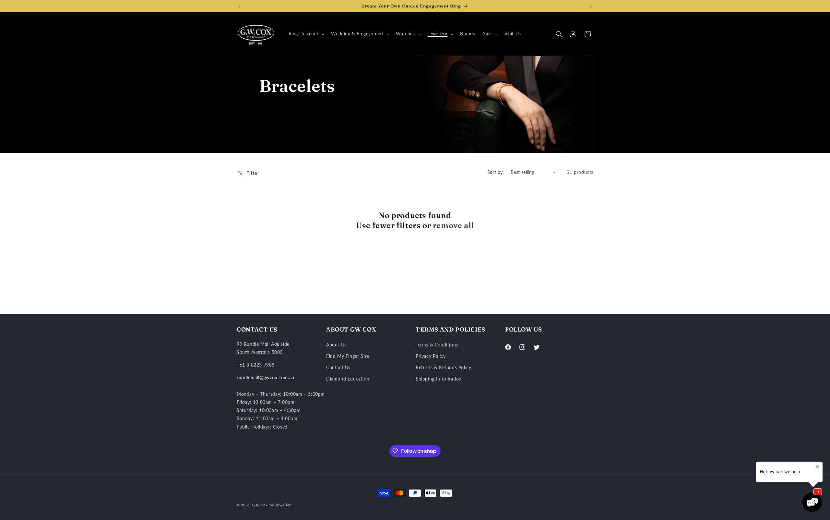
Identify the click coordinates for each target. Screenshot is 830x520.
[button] (306, 34)
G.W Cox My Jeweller (271, 505)
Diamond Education (347, 378)
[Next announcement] (591, 6)
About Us (336, 344)
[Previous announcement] (239, 6)
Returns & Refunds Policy (443, 367)
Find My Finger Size (347, 356)
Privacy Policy (430, 356)
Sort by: (495, 172)
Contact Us (338, 367)
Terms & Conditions (437, 344)
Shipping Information (439, 378)
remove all (453, 225)
